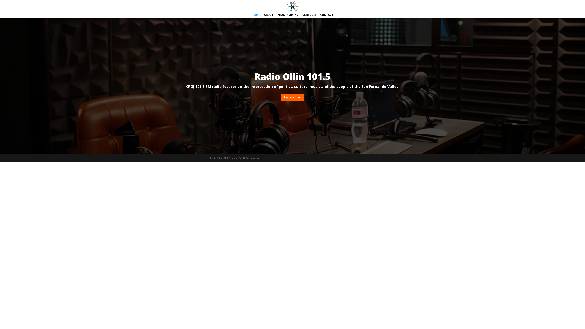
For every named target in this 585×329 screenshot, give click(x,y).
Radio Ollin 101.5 (292, 76)
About (268, 15)
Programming (288, 15)
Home (256, 15)
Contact (326, 15)
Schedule (309, 15)
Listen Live (292, 97)
